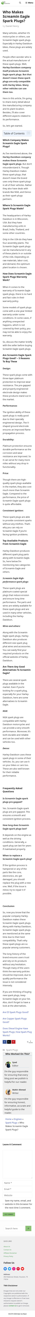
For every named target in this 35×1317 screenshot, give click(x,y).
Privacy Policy (8, 1256)
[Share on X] (9, 1042)
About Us (7, 1246)
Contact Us (7, 1250)
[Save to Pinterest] (13, 1042)
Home (8, 1119)
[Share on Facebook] (5, 1042)
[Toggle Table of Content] (27, 133)
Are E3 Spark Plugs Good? (16, 1012)
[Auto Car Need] (5, 2)
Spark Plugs (12, 1049)
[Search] (28, 1228)
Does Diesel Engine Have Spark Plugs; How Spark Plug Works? (17, 1032)
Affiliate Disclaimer (10, 1253)
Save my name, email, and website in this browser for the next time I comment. (18, 1204)
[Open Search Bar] (20, 2)
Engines (18, 1119)
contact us (12, 1306)
